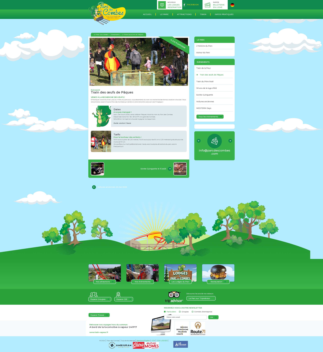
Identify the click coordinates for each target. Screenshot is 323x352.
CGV (153, 341)
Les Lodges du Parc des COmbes (180, 282)
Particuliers (171, 312)
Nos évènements (143, 282)
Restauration (217, 282)
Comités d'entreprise (203, 312)
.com (214, 152)
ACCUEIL (147, 14)
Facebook (192, 5)
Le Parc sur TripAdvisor (199, 298)
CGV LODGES (162, 341)
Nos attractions (103, 282)
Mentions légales (143, 341)
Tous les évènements (208, 117)
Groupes (185, 312)
